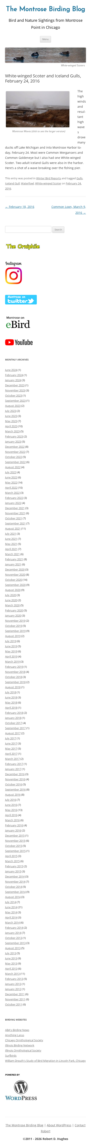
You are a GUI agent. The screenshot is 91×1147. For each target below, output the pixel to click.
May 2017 (11, 748)
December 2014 (15, 876)
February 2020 (14, 610)
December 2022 (15, 447)
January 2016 (13, 830)
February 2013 (14, 979)
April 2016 (11, 815)
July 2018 (10, 692)
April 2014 (11, 917)
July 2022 (10, 472)
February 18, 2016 (19, 207)
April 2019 (11, 656)
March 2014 (12, 922)
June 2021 (11, 539)
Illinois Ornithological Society (23, 1050)
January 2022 (13, 503)
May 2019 (11, 651)
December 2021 (15, 508)
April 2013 (11, 968)
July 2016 (10, 800)
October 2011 (13, 1004)
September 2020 (15, 585)
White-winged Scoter (48, 183)
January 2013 (13, 984)
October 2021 (13, 518)
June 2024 (11, 370)
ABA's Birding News (17, 1030)
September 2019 (15, 631)
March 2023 (12, 431)
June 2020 (11, 600)
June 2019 (11, 646)
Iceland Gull (12, 183)
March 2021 (12, 554)
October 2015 (13, 846)
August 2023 (13, 406)
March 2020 (12, 605)
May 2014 (11, 912)
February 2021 (14, 559)
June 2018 (11, 697)
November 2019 (15, 621)
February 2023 (14, 436)
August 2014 (13, 897)
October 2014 (13, 887)
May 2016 (11, 810)
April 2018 (11, 708)
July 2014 (10, 902)
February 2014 (14, 928)
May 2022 (11, 482)
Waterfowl (27, 183)
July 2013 (10, 953)
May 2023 (11, 421)
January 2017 (13, 769)
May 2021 (11, 544)
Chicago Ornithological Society (24, 1040)
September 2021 (15, 523)
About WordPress (59, 1125)
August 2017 (13, 733)
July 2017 (10, 738)
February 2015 (14, 866)
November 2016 (15, 779)
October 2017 (13, 723)
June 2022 (11, 477)
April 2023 (11, 426)
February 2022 (14, 498)
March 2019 (12, 661)
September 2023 (15, 401)
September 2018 (15, 682)
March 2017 (12, 759)
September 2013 (15, 943)
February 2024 (14, 375)
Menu (45, 39)
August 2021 (13, 528)
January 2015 (13, 871)
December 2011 (15, 994)
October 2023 (13, 395)
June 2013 (11, 958)
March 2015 (12, 861)
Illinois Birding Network (19, 1045)
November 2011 (15, 999)
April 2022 (11, 488)
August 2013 (13, 948)
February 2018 (14, 713)
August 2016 (13, 795)
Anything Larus (14, 1035)
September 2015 (15, 851)
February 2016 (14, 825)
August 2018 (13, 687)
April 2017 (11, 754)
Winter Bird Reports (48, 178)
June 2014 (11, 907)
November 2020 (15, 574)
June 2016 (11, 805)
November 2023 (15, 390)
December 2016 (15, 774)
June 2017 (11, 743)
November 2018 (15, 672)
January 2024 (13, 380)
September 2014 (15, 892)
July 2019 (10, 641)
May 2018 (11, 702)
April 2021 (11, 549)
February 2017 (14, 764)
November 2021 (15, 513)
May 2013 (11, 963)
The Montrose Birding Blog (45, 9)
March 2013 (12, 974)
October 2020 (13, 580)
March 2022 (12, 493)
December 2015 (15, 835)
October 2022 (13, 457)
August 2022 (13, 467)
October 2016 (13, 784)
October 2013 (13, 938)
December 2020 (15, 569)
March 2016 (12, 820)
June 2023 (11, 416)
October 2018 (13, 677)
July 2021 (10, 534)
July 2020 (10, 595)
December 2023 (15, 385)
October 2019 (13, 626)
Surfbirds (11, 1055)
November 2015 (15, 841)
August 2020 (13, 590)
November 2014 (15, 881)
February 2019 (14, 667)
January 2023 (13, 441)
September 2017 (15, 728)
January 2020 (13, 615)
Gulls (79, 178)
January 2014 (13, 933)
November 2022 (15, 452)
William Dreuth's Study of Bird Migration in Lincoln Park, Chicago (45, 1061)
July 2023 (10, 411)
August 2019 (13, 636)
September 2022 (15, 462)
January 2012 (13, 989)
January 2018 (13, 718)
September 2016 (15, 789)
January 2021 (13, 564)
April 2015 (11, 856)
